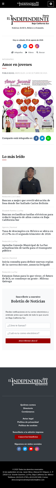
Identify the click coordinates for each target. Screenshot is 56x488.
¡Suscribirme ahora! (28, 341)
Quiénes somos (28, 405)
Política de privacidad (28, 422)
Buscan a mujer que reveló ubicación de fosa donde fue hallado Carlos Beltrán (26, 202)
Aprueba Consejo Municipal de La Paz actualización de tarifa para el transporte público (27, 248)
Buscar (42, 52)
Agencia (5, 227)
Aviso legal (28, 418)
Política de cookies (28, 425)
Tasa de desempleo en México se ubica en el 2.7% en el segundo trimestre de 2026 (27, 232)
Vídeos (31, 52)
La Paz (20, 211)
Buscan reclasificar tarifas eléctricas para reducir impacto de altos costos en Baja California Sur (27, 217)
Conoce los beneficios (28, 437)
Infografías (18, 52)
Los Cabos (16, 197)
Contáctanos (28, 412)
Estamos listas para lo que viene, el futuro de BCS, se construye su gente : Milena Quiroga (27, 278)
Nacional (13, 227)
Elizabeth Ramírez (9, 211)
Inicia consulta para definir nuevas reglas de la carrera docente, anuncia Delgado (27, 263)
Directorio (28, 408)
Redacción (6, 197)
